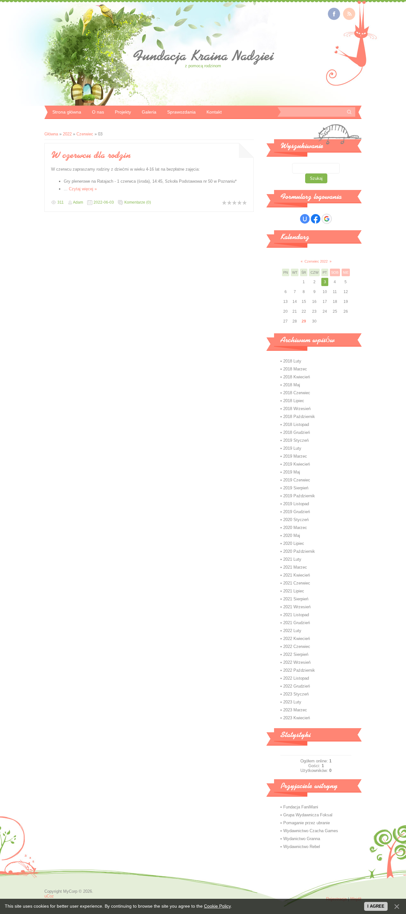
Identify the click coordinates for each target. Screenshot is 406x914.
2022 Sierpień (295, 654)
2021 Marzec (295, 567)
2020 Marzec (295, 527)
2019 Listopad (296, 503)
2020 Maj (291, 535)
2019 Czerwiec (296, 480)
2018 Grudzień (296, 432)
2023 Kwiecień (296, 717)
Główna (51, 134)
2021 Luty (292, 559)
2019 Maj (291, 472)
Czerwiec (84, 134)
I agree (375, 906)
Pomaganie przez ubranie (306, 822)
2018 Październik (299, 416)
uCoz (49, 896)
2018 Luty (292, 361)
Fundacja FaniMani (300, 807)
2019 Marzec (295, 456)
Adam (78, 202)
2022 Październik (299, 670)
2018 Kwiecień (296, 377)
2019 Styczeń (296, 440)
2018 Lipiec (293, 400)
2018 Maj (291, 384)
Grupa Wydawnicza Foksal (307, 815)
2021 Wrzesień (297, 606)
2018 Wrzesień (297, 408)
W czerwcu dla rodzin (91, 155)
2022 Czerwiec (296, 646)
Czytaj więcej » (83, 188)
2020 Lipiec (293, 543)
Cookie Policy (217, 906)
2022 (67, 134)
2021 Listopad (296, 614)
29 (304, 321)
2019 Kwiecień (296, 464)
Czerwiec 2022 (316, 261)
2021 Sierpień (295, 599)
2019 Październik (299, 495)
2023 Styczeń (296, 694)
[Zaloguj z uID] (305, 219)
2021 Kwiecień (296, 575)
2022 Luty (292, 630)
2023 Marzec (295, 710)
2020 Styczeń (296, 519)
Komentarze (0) (137, 202)
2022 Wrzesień (297, 662)
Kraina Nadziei (203, 55)
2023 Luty (292, 702)
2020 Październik (299, 551)
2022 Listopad (296, 678)
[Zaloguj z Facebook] (315, 219)
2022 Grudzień (296, 686)
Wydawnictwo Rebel (301, 846)
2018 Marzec (295, 369)
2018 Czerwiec (296, 392)
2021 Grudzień (296, 622)
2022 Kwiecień (296, 638)
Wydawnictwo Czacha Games (310, 830)
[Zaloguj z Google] (327, 219)
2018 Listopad (296, 424)
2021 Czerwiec (296, 583)
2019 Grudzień (296, 511)
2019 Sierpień (295, 488)
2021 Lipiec (293, 591)
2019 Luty (292, 448)
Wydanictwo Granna (301, 838)
